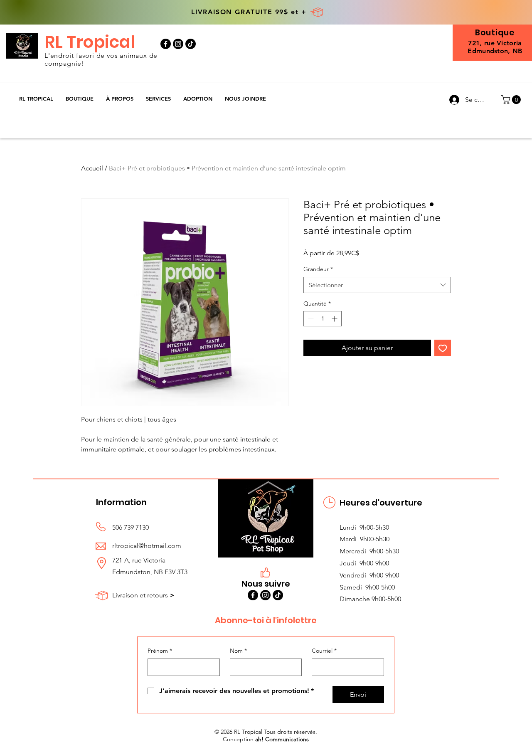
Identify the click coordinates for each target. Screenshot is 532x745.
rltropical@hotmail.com (146, 546)
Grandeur (318, 269)
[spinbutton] (322, 318)
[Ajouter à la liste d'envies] (442, 348)
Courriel (324, 650)
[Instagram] (178, 44)
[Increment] (335, 318)
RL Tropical (89, 42)
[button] (79, 98)
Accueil (92, 168)
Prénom (160, 650)
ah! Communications (282, 739)
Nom (238, 650)
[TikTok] (190, 44)
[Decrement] (310, 318)
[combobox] (377, 285)
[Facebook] (165, 44)
